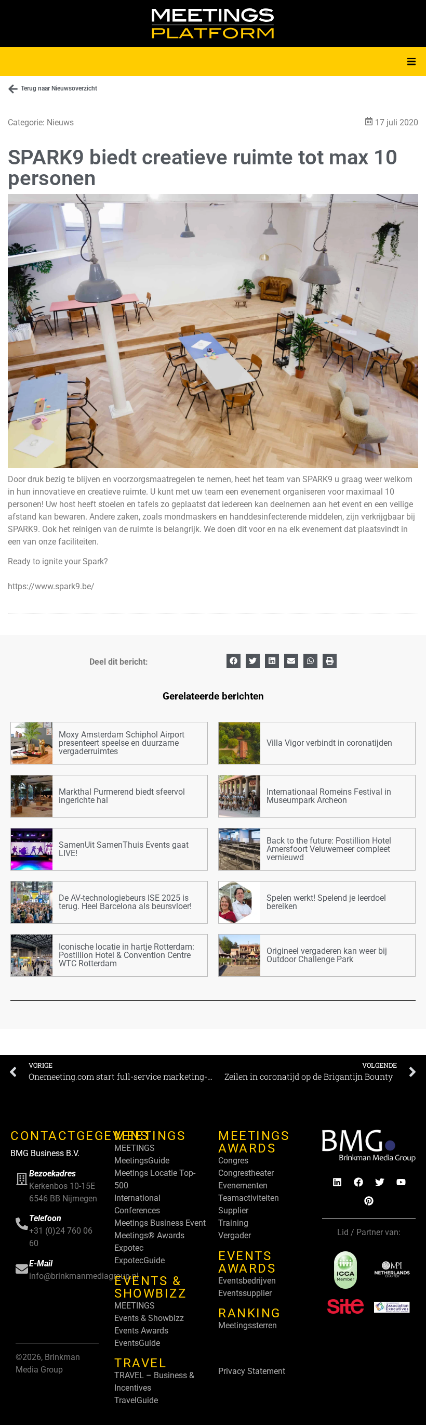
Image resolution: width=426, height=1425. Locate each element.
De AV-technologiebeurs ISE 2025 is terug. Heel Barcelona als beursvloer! (125, 902)
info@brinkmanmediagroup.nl (84, 1276)
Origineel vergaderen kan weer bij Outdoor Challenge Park (327, 955)
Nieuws (60, 122)
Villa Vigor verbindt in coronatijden (329, 743)
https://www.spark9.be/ (51, 586)
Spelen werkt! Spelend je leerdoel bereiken (326, 902)
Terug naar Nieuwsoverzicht (59, 88)
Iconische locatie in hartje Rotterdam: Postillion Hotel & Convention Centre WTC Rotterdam (126, 955)
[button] (411, 61)
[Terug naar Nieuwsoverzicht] (13, 89)
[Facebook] (358, 1182)
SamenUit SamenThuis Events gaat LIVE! (124, 849)
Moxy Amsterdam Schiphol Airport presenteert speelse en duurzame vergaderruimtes (121, 743)
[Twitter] (379, 1182)
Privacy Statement (251, 1371)
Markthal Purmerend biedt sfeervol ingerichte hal (122, 796)
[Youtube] (401, 1182)
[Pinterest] (369, 1200)
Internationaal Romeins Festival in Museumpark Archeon (329, 796)
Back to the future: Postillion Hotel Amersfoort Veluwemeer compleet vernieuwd (329, 849)
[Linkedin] (337, 1182)
